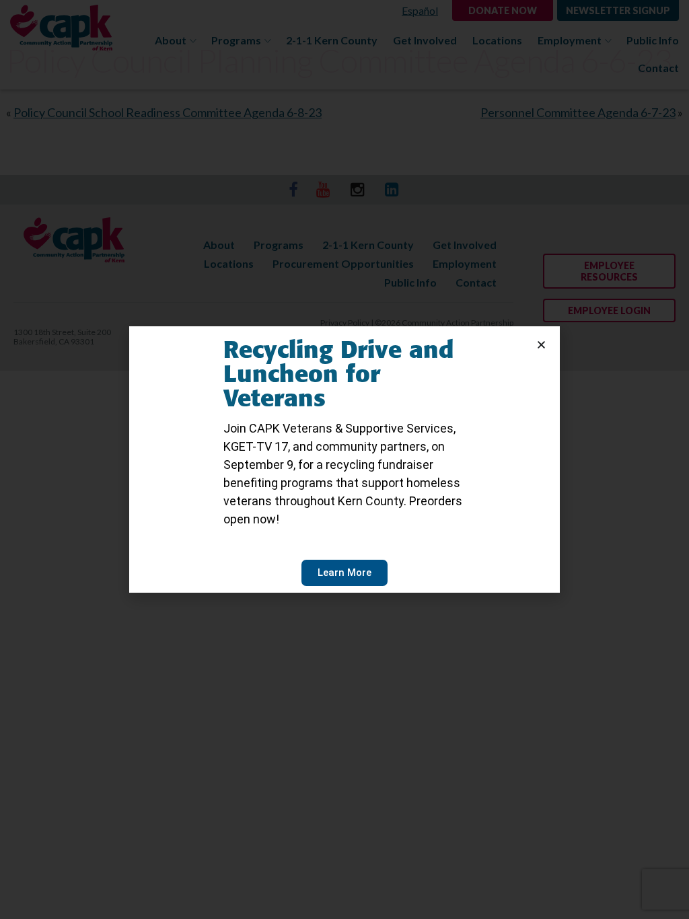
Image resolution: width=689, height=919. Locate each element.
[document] (344, 459)
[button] (541, 345)
